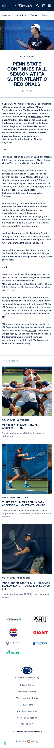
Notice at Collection (27, 718)
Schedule (21, 16)
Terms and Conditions (27, 698)
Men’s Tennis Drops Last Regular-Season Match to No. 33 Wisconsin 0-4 (26, 586)
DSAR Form (27, 705)
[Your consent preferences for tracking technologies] (5, 743)
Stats (44, 16)
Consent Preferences (27, 692)
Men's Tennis (8, 420)
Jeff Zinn (31, 331)
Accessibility (27, 724)
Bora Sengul (29, 120)
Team (33, 16)
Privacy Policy (27, 685)
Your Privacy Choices (27, 712)
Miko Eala (36, 117)
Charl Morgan (15, 120)
